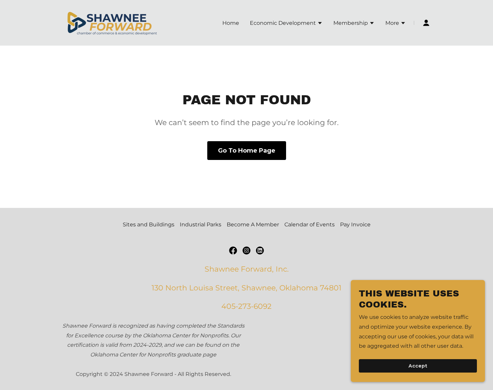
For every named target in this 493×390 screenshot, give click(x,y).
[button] (286, 24)
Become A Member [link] (253, 224)
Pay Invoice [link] (355, 224)
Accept (417, 366)
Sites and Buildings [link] (148, 224)
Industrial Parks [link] (200, 224)
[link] (112, 22)
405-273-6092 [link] (246, 306)
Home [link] (230, 23)
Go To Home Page (246, 150)
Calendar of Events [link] (309, 224)
